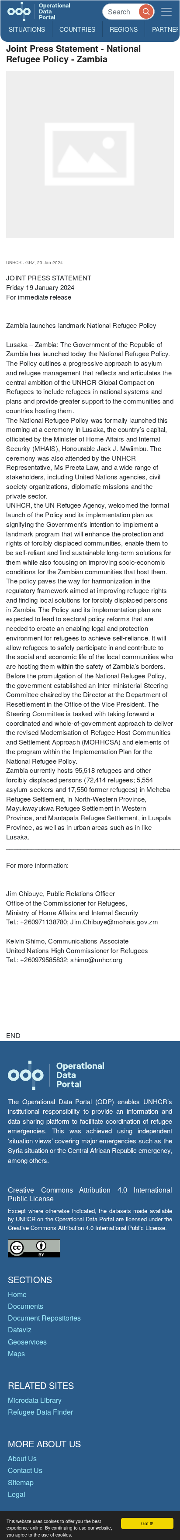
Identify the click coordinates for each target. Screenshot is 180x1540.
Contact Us (25, 1470)
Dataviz (19, 1329)
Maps (16, 1353)
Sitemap (21, 1482)
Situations (27, 29)
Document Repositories (44, 1318)
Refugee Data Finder (40, 1412)
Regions (124, 29)
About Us (22, 1458)
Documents (25, 1306)
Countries (77, 29)
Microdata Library (35, 1400)
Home (17, 1294)
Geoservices (27, 1342)
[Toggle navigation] (166, 11)
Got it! (147, 1523)
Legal (16, 1494)
